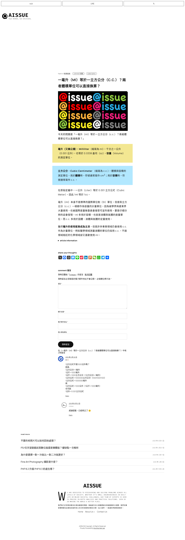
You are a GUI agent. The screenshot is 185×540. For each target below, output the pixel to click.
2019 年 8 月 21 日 (74, 403)
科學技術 (67, 74)
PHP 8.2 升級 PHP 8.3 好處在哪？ (38, 469)
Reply (67, 396)
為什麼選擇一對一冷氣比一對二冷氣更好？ (43, 454)
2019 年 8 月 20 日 (71, 357)
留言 (60, 284)
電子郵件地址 (63, 322)
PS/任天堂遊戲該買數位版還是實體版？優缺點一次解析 (49, 447)
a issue (72, 274)
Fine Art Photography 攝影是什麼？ (39, 462)
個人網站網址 (62, 332)
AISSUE (18, 15)
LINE (92, 3)
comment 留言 (78, 74)
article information (68, 240)
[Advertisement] (92, 48)
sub (31, 3)
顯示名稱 (61, 312)
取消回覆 (88, 274)
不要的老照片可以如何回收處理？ (38, 440)
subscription (91, 74)
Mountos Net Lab (99, 528)
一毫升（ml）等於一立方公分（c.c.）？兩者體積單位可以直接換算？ (92, 82)
